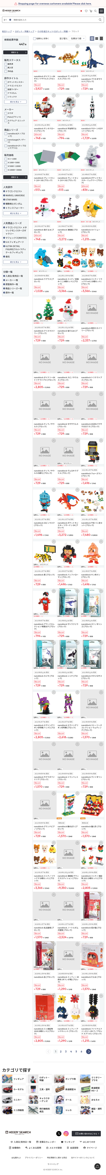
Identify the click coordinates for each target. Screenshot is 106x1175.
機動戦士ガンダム (14, 203)
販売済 (10, 64)
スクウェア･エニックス (16, 121)
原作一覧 (10, 292)
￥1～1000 (12, 159)
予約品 (10, 71)
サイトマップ (53, 1164)
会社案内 (15, 1157)
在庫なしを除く (42, 38)
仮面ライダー (13, 89)
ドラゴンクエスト (15, 85)
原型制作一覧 (12, 284)
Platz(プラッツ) (14, 117)
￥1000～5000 (14, 162)
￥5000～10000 (14, 166)
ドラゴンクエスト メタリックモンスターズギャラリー (16, 230)
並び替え (63, 38)
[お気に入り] (86, 10)
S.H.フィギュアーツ (15, 241)
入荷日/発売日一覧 (14, 275)
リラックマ (12, 97)
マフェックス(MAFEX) (16, 237)
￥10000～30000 (15, 170)
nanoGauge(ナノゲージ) (17, 140)
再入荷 (10, 67)
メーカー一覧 (12, 280)
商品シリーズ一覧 (14, 288)
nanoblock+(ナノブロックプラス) (17, 146)
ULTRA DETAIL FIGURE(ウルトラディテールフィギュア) (16, 249)
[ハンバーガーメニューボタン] (101, 11)
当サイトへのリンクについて (83, 1157)
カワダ (10, 113)
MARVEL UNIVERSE (15, 195)
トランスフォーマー (15, 207)
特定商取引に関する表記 (57, 1157)
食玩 (8, 256)
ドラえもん (12, 93)
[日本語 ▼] (81, 10)
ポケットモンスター (16, 82)
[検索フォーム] (95, 11)
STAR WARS (11, 199)
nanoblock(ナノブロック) (16, 134)
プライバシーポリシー (34, 1157)
